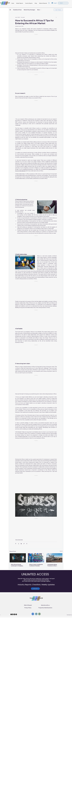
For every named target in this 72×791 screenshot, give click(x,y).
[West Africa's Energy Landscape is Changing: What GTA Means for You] (18, 557)
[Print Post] (26, 543)
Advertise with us (45, 605)
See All (61, 551)
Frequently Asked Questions (45, 607)
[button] (49, 3)
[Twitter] (13, 614)
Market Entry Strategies (29, 9)
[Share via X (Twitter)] (18, 543)
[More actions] (56, 17)
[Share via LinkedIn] (21, 543)
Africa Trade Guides (19, 539)
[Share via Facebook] (15, 543)
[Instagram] (16, 614)
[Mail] (36, 614)
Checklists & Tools (17, 9)
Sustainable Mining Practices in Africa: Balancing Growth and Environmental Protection (53, 565)
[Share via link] (24, 543)
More (38, 9)
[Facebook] (11, 614)
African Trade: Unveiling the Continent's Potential (36, 565)
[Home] (33, 614)
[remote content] (36, 42)
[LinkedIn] (14, 614)
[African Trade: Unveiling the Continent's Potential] (36, 557)
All (10, 9)
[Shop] (39, 614)
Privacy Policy (27, 607)
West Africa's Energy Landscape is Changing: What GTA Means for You (17, 565)
